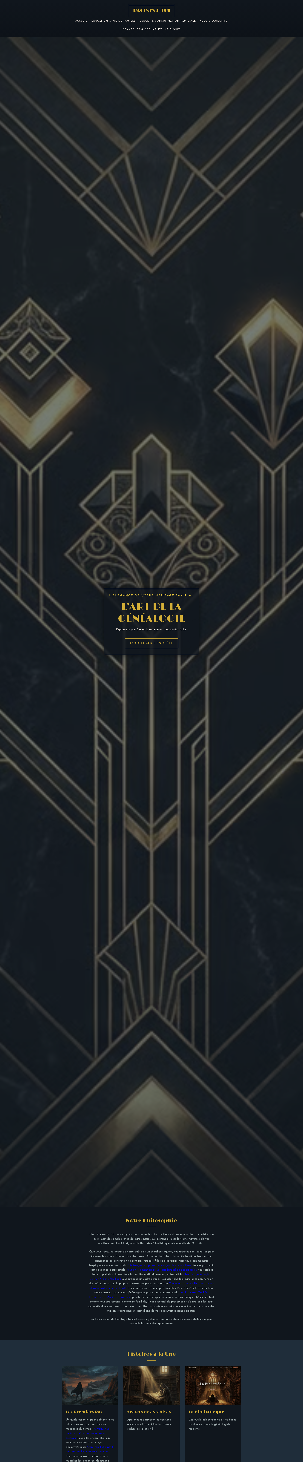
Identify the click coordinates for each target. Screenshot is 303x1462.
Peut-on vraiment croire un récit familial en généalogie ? (161, 1270)
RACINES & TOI (151, 11)
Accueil (81, 21)
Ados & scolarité (214, 21)
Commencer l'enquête (151, 643)
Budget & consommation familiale (168, 21)
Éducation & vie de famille (113, 21)
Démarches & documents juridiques (151, 29)
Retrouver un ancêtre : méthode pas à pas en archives (88, 1434)
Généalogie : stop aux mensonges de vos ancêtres (159, 1265)
